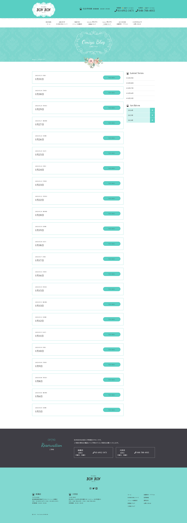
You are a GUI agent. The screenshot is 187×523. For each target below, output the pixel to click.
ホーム (49, 23)
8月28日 (130, 83)
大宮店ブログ (107, 23)
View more (111, 77)
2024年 (130, 120)
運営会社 (146, 500)
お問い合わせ (137, 23)
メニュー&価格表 (77, 23)
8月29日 (130, 78)
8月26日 (130, 93)
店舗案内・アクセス (122, 23)
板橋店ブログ (92, 23)
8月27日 (130, 88)
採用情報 (146, 497)
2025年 (130, 115)
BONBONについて (61, 23)
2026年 (130, 110)
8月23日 (130, 98)
